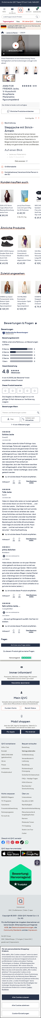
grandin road (5, 942)
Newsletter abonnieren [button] (20, 683)
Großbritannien (17, 910)
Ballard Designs (10, 939)
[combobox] (18, 17)
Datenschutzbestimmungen (23, 927)
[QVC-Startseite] (2, 32)
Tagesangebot (8, 21)
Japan (31, 910)
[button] (4, 10)
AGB (6, 927)
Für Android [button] (30, 732)
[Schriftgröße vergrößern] (36, 118)
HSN (2, 939)
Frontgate (20, 939)
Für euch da (5, 816)
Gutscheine (5, 805)
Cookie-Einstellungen (20, 1013)
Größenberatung (27, 755)
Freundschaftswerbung (9, 808)
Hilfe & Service (27, 782)
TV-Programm (6, 801)
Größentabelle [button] (10, 166)
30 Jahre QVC (27, 21)
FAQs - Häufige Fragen (30, 778)
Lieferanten (5, 768)
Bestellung (25, 747)
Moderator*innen (28, 822)
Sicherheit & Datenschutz (30, 775)
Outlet (24, 833)
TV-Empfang (26, 826)
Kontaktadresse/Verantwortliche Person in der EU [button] (21, 173)
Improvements (14, 942)
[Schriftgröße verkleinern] (39, 118)
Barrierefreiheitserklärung (31, 808)
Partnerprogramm (7, 812)
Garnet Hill (27, 939)
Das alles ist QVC (28, 801)
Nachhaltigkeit (27, 805)
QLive (3, 761)
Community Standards (12, 930)
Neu (18, 21)
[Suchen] (37, 17)
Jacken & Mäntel (12, 33)
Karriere (25, 818)
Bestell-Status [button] (30, 708)
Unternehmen (27, 797)
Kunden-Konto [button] (11, 708)
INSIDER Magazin (7, 797)
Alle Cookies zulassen (20, 997)
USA (10, 910)
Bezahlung (25, 765)
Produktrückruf (6, 772)
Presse (3, 765)
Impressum (32, 930)
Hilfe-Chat (5, 747)
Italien (26, 910)
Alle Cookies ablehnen (20, 1005)
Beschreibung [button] (10, 123)
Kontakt (4, 751)
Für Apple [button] (11, 732)
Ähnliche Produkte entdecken (22, 111)
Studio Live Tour (27, 829)
